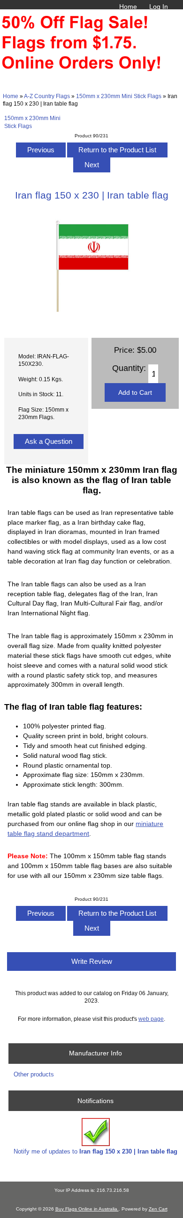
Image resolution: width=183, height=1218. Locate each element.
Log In (158, 6)
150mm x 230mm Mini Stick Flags (118, 96)
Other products (34, 1074)
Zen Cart (158, 1208)
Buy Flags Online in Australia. (87, 1208)
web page (151, 1019)
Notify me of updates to (95, 1151)
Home (128, 6)
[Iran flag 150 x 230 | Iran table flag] (91, 320)
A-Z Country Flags (47, 96)
